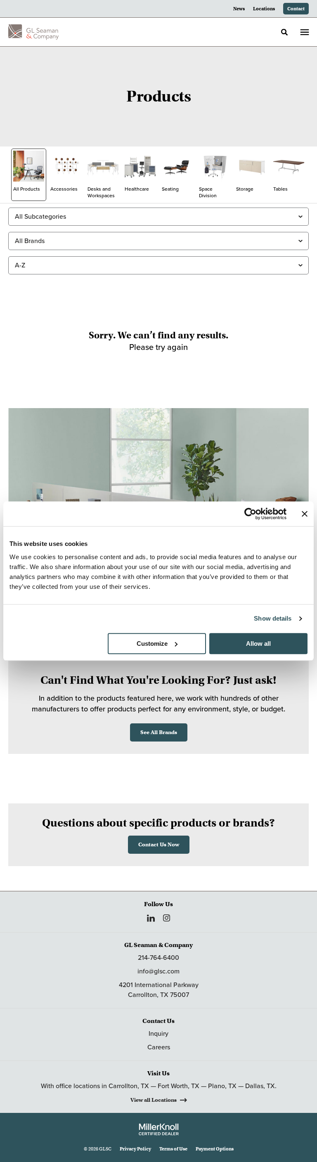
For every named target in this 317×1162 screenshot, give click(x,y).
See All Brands (158, 732)
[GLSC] (33, 32)
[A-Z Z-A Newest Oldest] (158, 265)
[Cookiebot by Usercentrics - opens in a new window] (250, 514)
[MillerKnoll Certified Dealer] (159, 1129)
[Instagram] (166, 917)
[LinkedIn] (151, 918)
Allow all (258, 643)
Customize (152, 643)
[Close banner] (305, 514)
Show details (272, 618)
